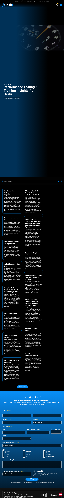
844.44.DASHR (40, 402)
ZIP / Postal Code (55, 429)
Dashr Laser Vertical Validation (11, 361)
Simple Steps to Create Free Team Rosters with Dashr (33, 277)
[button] (61, 5)
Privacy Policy (37, 482)
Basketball (28, 451)
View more (22, 387)
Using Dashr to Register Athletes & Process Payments (11, 290)
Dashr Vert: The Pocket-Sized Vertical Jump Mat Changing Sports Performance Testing (33, 223)
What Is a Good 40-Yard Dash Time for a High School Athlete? (32, 193)
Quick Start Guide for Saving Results (11, 243)
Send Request (32, 479)
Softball (28, 455)
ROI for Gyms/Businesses (31, 355)
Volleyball (48, 455)
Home (5, 98)
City (3, 429)
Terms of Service (47, 482)
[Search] (58, 181)
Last (34, 413)
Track (6, 456)
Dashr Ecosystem (10, 313)
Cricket (48, 451)
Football (7, 453)
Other (27, 456)
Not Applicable (50, 456)
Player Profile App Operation (10, 336)
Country (4, 435)
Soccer (7, 455)
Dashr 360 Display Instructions (31, 254)
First (3, 413)
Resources (10, 98)
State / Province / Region (33, 429)
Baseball (7, 451)
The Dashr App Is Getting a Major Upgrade (10, 193)
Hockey (28, 453)
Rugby (47, 453)
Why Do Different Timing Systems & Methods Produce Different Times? (31, 302)
